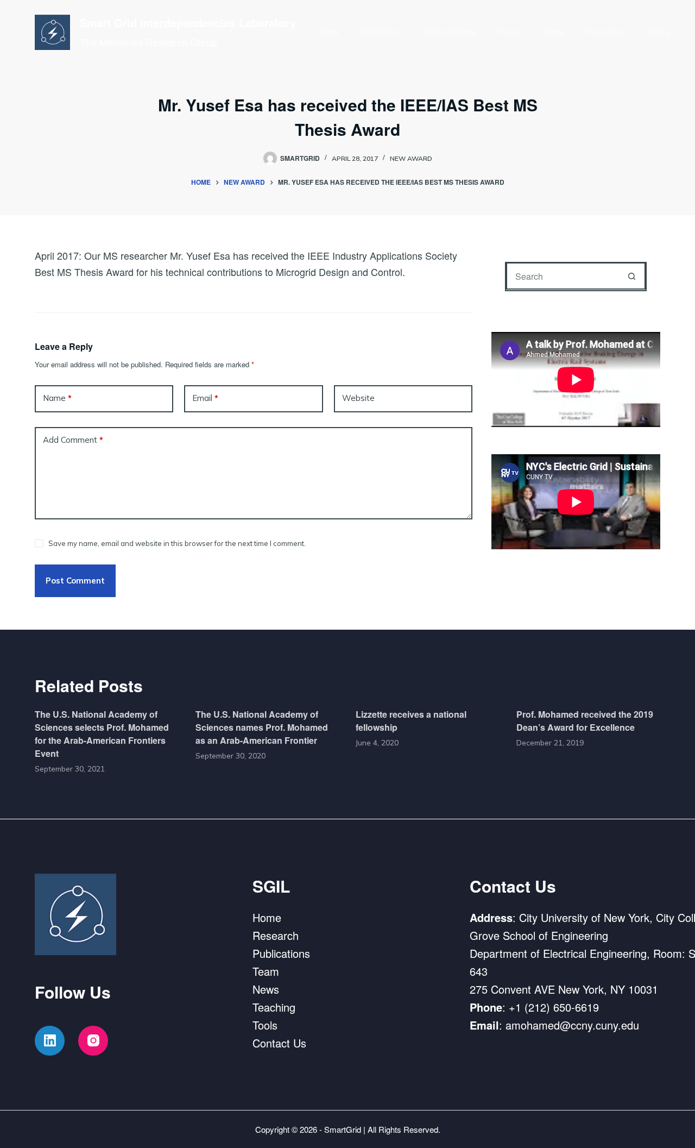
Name (57, 398)
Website (358, 398)
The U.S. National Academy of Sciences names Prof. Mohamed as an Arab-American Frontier (261, 727)
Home (328, 32)
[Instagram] (93, 1041)
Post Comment (75, 580)
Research (380, 32)
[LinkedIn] (50, 1041)
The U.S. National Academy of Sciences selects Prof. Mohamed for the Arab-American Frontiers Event (102, 734)
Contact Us (279, 1043)
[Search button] (632, 276)
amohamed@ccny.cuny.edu (572, 1025)
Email (205, 398)
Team (508, 32)
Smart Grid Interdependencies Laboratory (188, 22)
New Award (411, 158)
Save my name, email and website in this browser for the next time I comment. (177, 543)
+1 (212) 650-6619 (554, 1007)
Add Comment (73, 440)
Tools (658, 32)
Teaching (604, 32)
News (552, 32)
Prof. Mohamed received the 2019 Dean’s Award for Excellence (584, 720)
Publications (449, 32)
